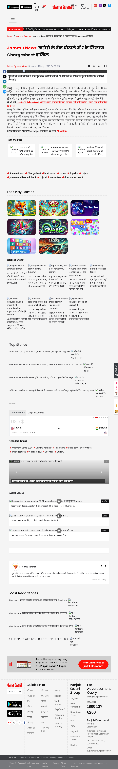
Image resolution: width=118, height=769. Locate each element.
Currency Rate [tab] (18, 412)
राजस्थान (44, 712)
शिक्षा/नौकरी (60, 709)
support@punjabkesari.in (99, 750)
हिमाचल (30, 733)
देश (28, 701)
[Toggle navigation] (13, 20)
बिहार (43, 701)
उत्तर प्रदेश (31, 727)
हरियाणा (44, 690)
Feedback (22, 763)
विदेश (29, 706)
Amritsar (61, 757)
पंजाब (29, 717)
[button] (16, 472)
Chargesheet (33, 173)
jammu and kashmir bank (21, 177)
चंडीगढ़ (30, 722)
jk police (72, 173)
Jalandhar (70, 757)
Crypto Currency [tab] (36, 412)
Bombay (53, 757)
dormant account (72, 177)
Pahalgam (59, 447)
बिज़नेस (44, 717)
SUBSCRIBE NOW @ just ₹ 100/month (93, 664)
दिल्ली (30, 712)
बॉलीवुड (58, 690)
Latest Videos (16, 492)
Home (10, 36)
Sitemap (56, 763)
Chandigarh (34, 757)
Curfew (59, 452)
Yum (73, 726)
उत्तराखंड (44, 706)
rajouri (83, 173)
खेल (42, 722)
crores (61, 173)
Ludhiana (44, 757)
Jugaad (74, 731)
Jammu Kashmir (23, 36)
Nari (72, 720)
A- (99, 66)
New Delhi (24, 757)
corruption (54, 177)
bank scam (49, 173)
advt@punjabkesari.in (97, 696)
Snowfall (48, 452)
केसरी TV (31, 696)
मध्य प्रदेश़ (45, 696)
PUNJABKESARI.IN (92, 763)
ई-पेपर (30, 690)
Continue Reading (99, 580)
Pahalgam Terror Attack (79, 447)
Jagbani (74, 698)
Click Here (62, 131)
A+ (105, 66)
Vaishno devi (34, 452)
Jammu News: (15, 173)
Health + (59, 696)
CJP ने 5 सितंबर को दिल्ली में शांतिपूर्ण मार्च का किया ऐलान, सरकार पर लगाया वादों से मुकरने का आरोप (45, 29)
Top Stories (18, 344)
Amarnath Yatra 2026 (21, 447)
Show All (12, 404)
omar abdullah (17, 452)
